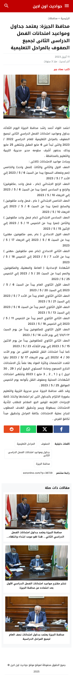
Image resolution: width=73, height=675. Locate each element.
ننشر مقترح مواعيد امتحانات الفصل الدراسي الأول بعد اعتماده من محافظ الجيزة (36, 585)
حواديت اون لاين (47, 6)
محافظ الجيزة (43, 463)
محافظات (52, 18)
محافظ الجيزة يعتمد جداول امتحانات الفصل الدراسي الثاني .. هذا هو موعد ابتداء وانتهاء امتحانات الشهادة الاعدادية (36, 536)
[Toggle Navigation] (67, 6)
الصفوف (45, 443)
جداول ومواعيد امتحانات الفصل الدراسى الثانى (29, 454)
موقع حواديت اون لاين (22, 665)
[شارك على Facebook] (61, 429)
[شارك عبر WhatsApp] (28, 429)
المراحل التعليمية (26, 443)
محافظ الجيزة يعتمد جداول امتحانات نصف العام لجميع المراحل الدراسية (36, 636)
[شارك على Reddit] (12, 429)
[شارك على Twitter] (45, 429)
